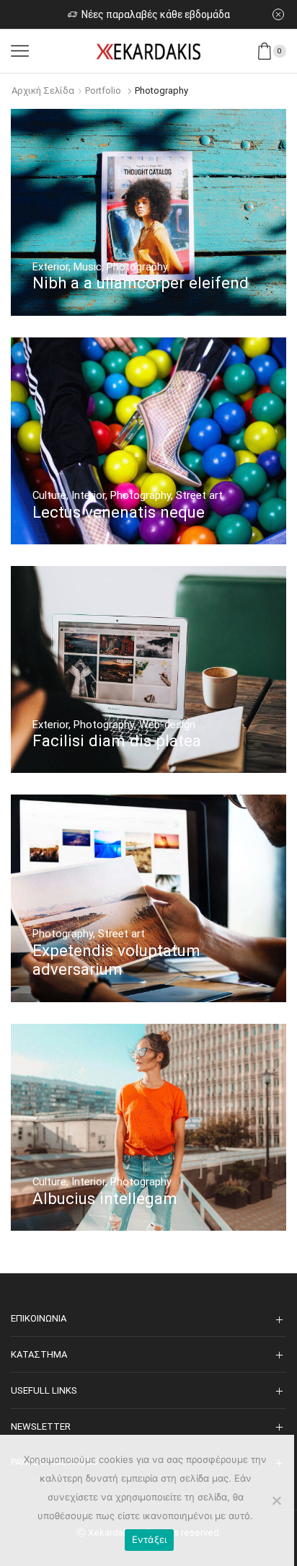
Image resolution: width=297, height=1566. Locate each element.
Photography (137, 266)
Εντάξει (149, 1539)
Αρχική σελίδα (43, 90)
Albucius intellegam (104, 1198)
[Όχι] (276, 1500)
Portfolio (103, 90)
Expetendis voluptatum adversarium (116, 960)
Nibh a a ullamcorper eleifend (140, 282)
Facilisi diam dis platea (116, 740)
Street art (199, 495)
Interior (88, 495)
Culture (49, 495)
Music (88, 266)
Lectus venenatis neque (118, 512)
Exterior (50, 266)
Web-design (167, 724)
